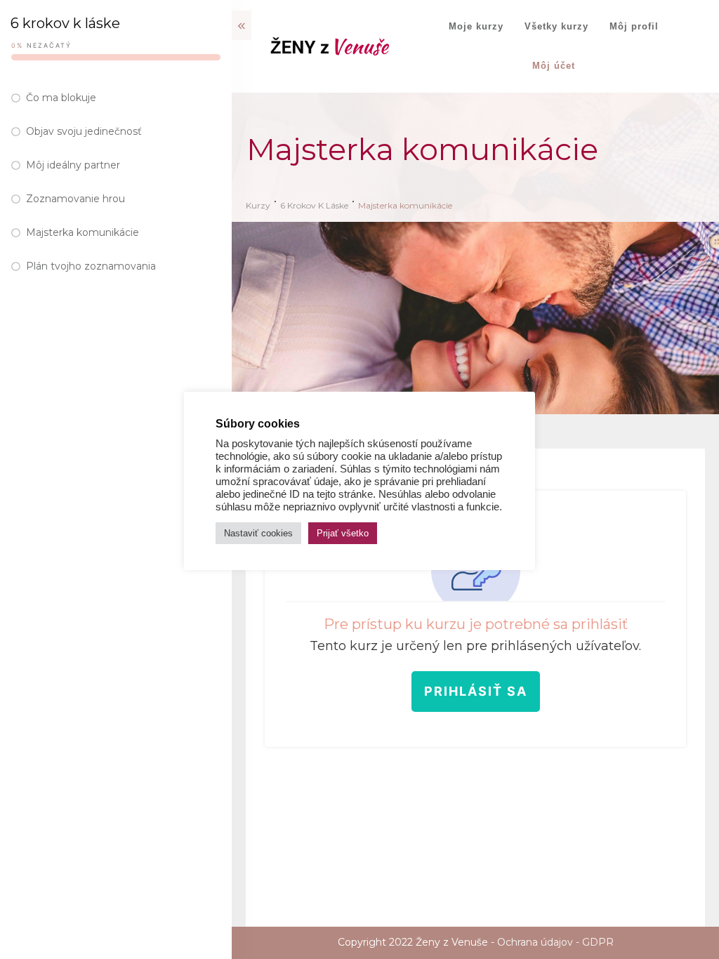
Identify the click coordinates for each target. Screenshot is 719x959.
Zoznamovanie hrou (75, 198)
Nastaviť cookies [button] (258, 533)
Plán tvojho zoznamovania (91, 266)
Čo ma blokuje (61, 97)
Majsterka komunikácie (82, 232)
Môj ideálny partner (73, 165)
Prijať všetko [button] (343, 533)
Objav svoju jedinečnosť (84, 131)
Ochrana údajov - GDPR (555, 942)
